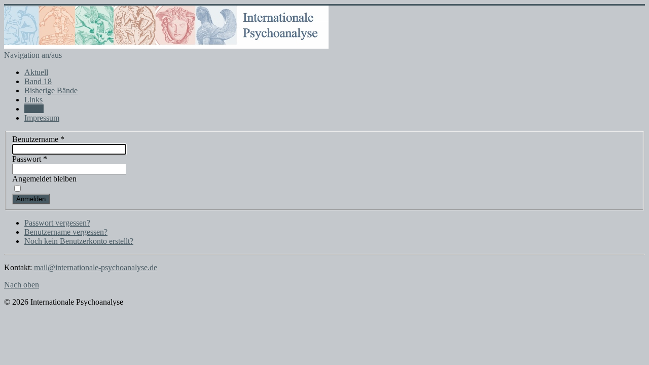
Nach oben (21, 284)
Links (33, 99)
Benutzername (38, 139)
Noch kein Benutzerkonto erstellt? (78, 241)
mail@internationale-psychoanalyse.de (95, 267)
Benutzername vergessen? (65, 232)
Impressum (41, 118)
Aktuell (36, 72)
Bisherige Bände (51, 90)
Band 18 (38, 81)
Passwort (29, 159)
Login (34, 108)
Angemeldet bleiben (44, 178)
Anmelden (31, 199)
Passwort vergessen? (57, 222)
